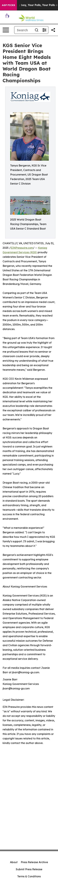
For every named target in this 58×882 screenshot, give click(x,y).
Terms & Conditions (29, 876)
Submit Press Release (29, 869)
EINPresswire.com (22, 247)
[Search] (36, 30)
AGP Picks (8, 5)
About (14, 862)
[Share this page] (53, 30)
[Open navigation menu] (6, 30)
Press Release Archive (34, 862)
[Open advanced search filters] (44, 30)
